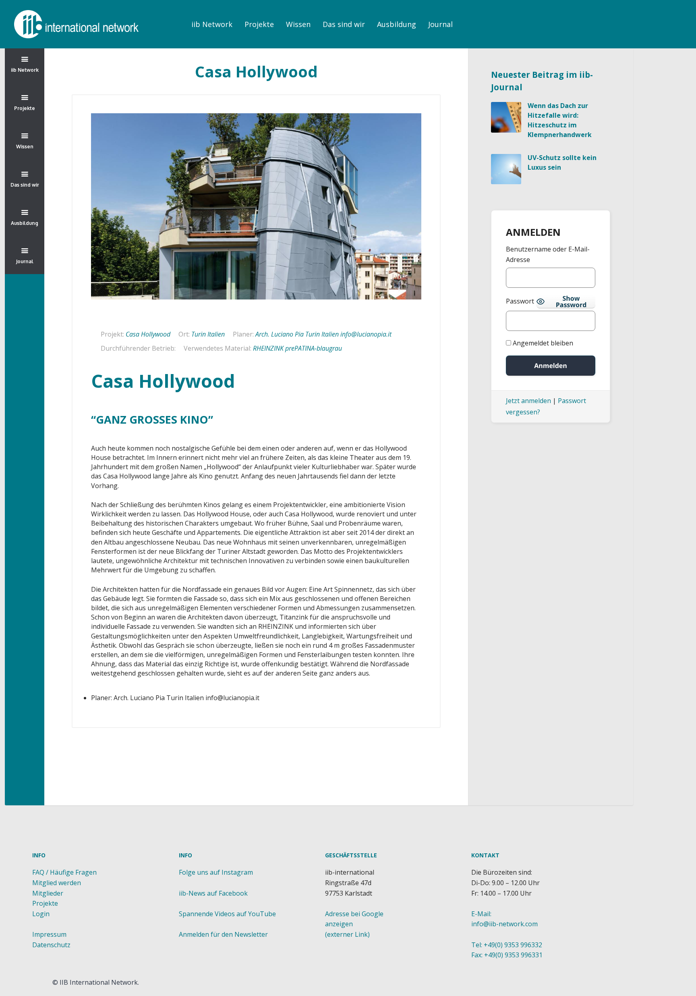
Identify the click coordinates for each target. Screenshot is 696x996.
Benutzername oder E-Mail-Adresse (548, 254)
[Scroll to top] (258, 825)
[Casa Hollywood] (256, 206)
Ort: (184, 334)
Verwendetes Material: (217, 348)
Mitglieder (47, 893)
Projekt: (112, 334)
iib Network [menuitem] (211, 24)
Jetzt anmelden (528, 400)
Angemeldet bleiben (542, 343)
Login (41, 913)
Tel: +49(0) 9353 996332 (506, 944)
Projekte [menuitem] (259, 24)
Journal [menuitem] (440, 24)
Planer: (243, 334)
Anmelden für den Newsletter (223, 934)
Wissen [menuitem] (298, 24)
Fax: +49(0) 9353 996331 (507, 954)
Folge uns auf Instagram (216, 872)
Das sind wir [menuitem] (344, 24)
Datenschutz (51, 944)
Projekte (45, 903)
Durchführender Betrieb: (138, 348)
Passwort (520, 301)
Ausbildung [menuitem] (396, 24)
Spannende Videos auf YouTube (227, 913)
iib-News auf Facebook (213, 893)
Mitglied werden (56, 882)
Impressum (49, 934)
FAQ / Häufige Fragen (64, 872)
